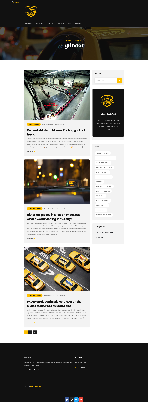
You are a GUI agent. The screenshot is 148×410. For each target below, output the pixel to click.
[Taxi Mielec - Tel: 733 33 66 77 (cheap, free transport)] (31, 10)
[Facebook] (67, 399)
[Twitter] (76, 399)
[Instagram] (72, 399)
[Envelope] (81, 399)
